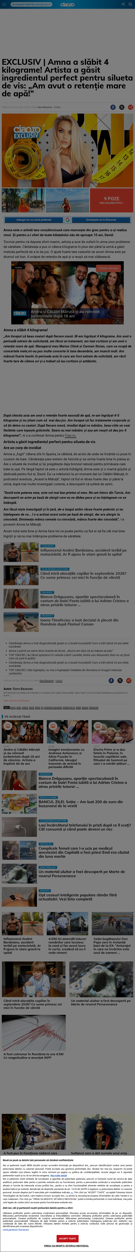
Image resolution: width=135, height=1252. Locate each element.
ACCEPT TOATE (67, 1238)
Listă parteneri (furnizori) (16, 1229)
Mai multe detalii (58, 1175)
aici (72, 1192)
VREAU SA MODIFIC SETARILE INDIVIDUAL (66, 1245)
